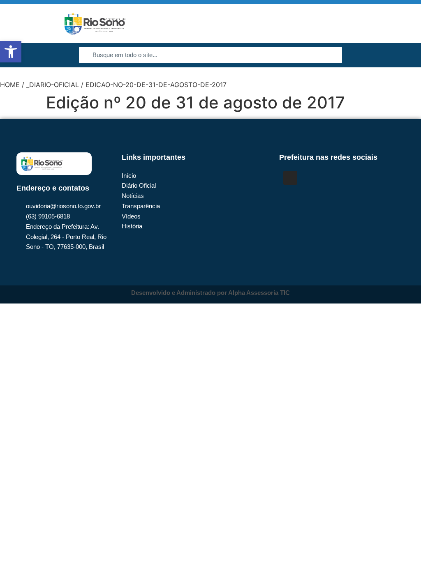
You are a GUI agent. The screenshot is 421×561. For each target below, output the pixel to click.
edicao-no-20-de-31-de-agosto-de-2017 (156, 84)
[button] (403, 23)
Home (10, 84)
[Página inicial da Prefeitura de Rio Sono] (95, 23)
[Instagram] (290, 178)
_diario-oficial (52, 84)
